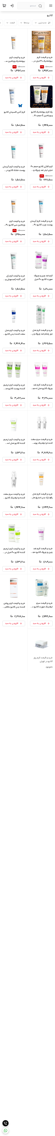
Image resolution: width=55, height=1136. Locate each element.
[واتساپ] (5, 1130)
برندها (26, 22)
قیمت (12, 22)
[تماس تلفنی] (5, 1123)
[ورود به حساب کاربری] (12, 5)
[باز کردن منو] (50, 5)
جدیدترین (42, 22)
